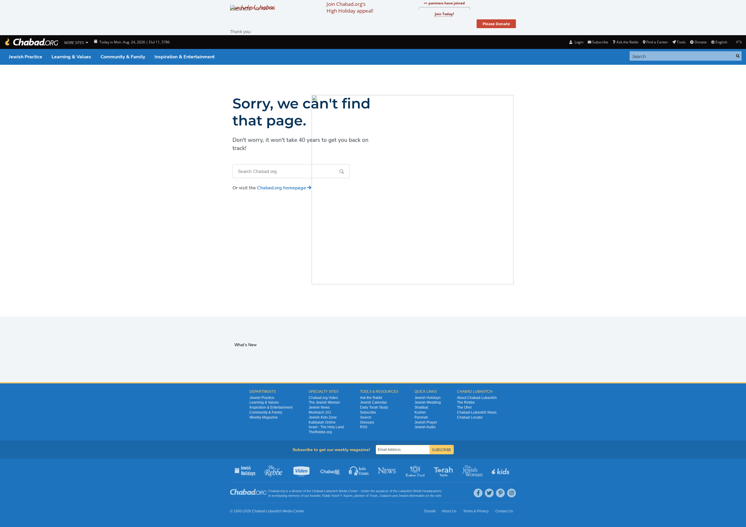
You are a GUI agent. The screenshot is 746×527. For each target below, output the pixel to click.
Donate (700, 42)
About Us (449, 511)
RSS (363, 427)
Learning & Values (71, 57)
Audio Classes (359, 470)
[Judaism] (31, 42)
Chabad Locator (470, 417)
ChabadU (330, 470)
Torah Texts (444, 470)
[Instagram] (511, 493)
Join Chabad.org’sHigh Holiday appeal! (350, 7)
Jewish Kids (501, 470)
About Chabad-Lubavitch (477, 398)
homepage (282, 188)
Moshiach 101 (320, 412)
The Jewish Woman (324, 402)
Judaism (385, 495)
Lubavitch (331, 491)
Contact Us (504, 511)
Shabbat (421, 407)
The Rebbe (466, 402)
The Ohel (464, 407)
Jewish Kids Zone (323, 417)
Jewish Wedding (427, 402)
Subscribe (368, 412)
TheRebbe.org (320, 432)
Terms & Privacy (476, 511)
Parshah (421, 417)
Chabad (317, 491)
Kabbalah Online (322, 422)
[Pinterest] (500, 493)
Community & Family (123, 57)
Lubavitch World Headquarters (420, 491)
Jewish (403, 495)
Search (365, 417)
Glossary (367, 422)
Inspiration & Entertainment (184, 57)
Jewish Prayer (425, 422)
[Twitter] (489, 493)
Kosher (420, 412)
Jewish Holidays (427, 398)
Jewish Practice (25, 57)
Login (578, 42)
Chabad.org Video (323, 398)
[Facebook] (478, 493)
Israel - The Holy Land (326, 427)
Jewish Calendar (373, 402)
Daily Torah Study (374, 407)
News (387, 470)
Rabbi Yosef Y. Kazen (337, 495)
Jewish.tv (302, 470)
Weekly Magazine (263, 417)
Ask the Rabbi (627, 42)
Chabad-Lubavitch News (477, 412)
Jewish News (319, 407)
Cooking (415, 470)
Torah (373, 495)
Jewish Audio (425, 427)
